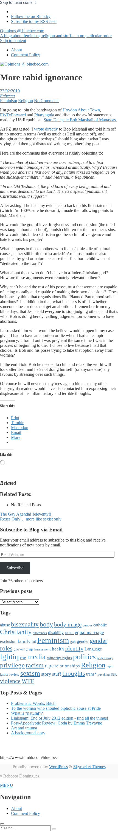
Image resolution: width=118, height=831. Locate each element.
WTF (28, 681)
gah (73, 642)
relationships (67, 666)
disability (56, 632)
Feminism (8, 100)
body (46, 624)
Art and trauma (24, 728)
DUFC (69, 633)
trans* (91, 674)
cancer (87, 625)
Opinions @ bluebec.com (56, 33)
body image (68, 624)
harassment (42, 649)
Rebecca (7, 95)
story (46, 674)
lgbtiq (9, 656)
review (14, 674)
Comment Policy (25, 54)
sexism (30, 673)
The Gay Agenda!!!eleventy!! (25, 514)
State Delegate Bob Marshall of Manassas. (80, 119)
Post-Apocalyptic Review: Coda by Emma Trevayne (56, 723)
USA (114, 674)
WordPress (58, 766)
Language (93, 649)
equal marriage (89, 632)
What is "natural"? (27, 713)
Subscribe (14, 568)
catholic (100, 625)
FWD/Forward (13, 115)
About (16, 50)
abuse (5, 625)
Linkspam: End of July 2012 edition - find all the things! (59, 718)
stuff (56, 674)
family (24, 641)
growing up (23, 649)
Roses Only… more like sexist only (30, 519)
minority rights (59, 658)
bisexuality (25, 624)
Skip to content (13, 40)
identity (74, 648)
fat (34, 641)
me (23, 657)
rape (49, 666)
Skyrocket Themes (89, 766)
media (36, 657)
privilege (12, 665)
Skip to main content (18, 2)
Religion (25, 100)
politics (84, 656)
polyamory (105, 658)
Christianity (16, 631)
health (58, 649)
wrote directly (46, 129)
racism (35, 665)
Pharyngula (44, 115)
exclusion (8, 641)
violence (10, 681)
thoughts (73, 673)
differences (40, 633)
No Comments (46, 100)
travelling (104, 674)
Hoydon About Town (81, 110)
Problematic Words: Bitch (33, 703)
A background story (28, 733)
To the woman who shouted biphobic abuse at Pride (56, 708)
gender (83, 641)
